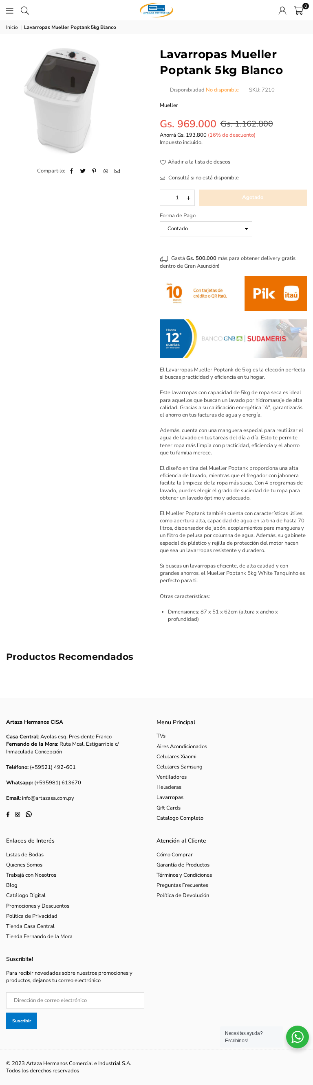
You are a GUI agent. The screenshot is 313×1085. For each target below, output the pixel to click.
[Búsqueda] (25, 10)
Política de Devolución (182, 895)
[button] (298, 10)
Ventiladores (171, 777)
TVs (160, 736)
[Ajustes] (282, 10)
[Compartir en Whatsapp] (106, 171)
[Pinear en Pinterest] (94, 171)
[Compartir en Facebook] (71, 171)
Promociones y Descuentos (37, 906)
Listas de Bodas (25, 854)
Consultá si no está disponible (203, 177)
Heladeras (168, 787)
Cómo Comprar (174, 854)
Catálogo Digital (26, 895)
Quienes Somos (24, 865)
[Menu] (9, 10)
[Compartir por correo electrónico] (117, 171)
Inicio (12, 27)
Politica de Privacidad (31, 916)
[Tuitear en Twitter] (83, 171)
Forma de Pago (178, 215)
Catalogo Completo (179, 818)
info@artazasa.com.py (48, 798)
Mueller (169, 105)
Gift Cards (168, 808)
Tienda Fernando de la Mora (39, 936)
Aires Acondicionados (181, 746)
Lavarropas (169, 797)
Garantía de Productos (182, 865)
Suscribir (21, 1021)
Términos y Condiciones (184, 875)
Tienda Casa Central (30, 926)
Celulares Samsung (179, 767)
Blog (12, 885)
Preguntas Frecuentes (182, 885)
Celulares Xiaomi (176, 756)
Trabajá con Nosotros (31, 875)
